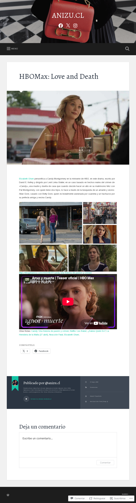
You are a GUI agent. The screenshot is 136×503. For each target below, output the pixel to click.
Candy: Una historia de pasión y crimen (50, 331)
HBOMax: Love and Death (59, 76)
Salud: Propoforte (96, 396)
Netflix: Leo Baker (78, 331)
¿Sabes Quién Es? (96, 331)
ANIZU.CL (68, 15)
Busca (126, 48)
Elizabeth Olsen (26, 179)
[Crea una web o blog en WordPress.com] (8, 495)
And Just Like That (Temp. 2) (99, 401)
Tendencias (94, 387)
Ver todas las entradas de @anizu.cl (40, 399)
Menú (14, 49)
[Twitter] (68, 25)
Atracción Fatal (56, 335)
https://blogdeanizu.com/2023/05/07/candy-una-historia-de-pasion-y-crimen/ (55, 273)
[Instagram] (75, 25)
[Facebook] (60, 25)
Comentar (105, 462)
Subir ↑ (125, 494)
